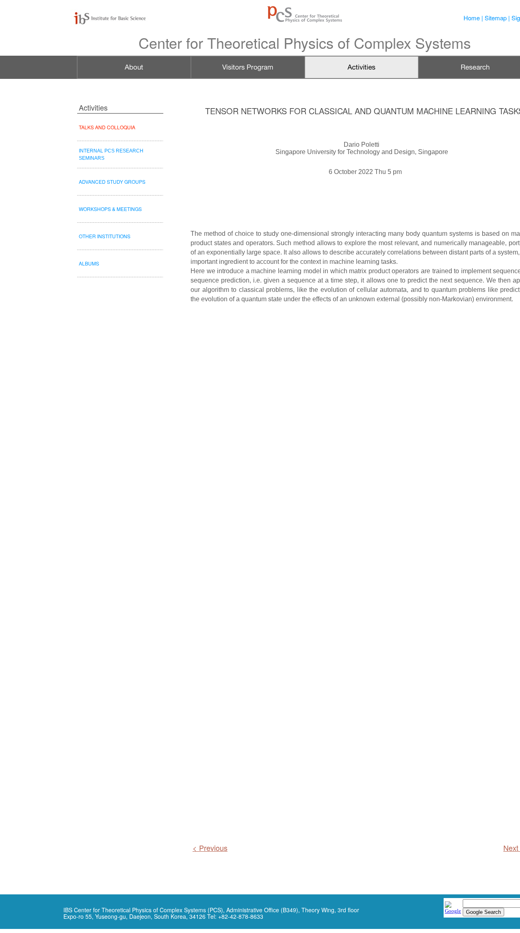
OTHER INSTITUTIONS (104, 236)
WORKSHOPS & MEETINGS (110, 208)
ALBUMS (89, 263)
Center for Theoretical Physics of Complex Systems (305, 42)
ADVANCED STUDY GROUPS (112, 181)
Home (472, 17)
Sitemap (496, 17)
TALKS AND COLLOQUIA (107, 127)
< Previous (210, 847)
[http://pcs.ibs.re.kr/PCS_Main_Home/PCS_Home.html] (305, 21)
